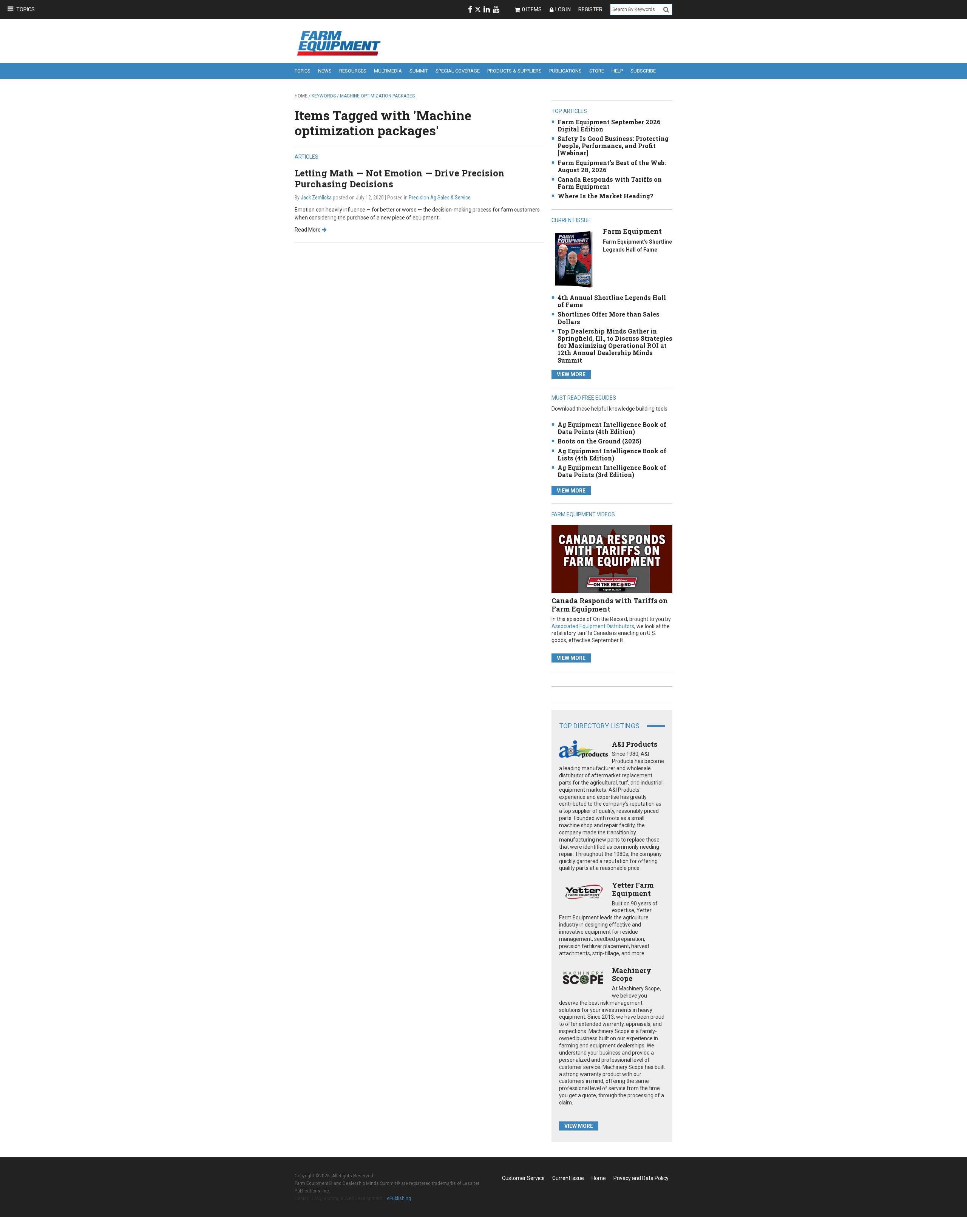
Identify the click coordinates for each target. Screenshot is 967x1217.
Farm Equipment (632, 231)
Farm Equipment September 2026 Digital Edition (609, 125)
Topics (25, 9)
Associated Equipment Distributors (592, 626)
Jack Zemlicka (316, 198)
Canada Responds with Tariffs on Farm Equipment (610, 182)
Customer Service (523, 1178)
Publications (565, 71)
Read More (308, 230)
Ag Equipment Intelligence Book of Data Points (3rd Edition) (612, 471)
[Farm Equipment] (573, 259)
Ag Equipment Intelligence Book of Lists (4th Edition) (612, 454)
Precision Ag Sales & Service (440, 198)
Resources (352, 71)
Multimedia (388, 71)
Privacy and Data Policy (641, 1178)
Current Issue (568, 1178)
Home (301, 96)
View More (571, 374)
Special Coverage (458, 71)
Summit (418, 71)
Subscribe (643, 71)
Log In (563, 9)
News (325, 71)
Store (596, 71)
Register (590, 9)
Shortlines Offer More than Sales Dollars (609, 317)
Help (617, 71)
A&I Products (634, 744)
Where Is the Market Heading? (605, 196)
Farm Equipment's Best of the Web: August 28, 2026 (612, 166)
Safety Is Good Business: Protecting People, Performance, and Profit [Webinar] (613, 145)
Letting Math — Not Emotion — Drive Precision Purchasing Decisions (400, 178)
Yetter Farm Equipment (633, 889)
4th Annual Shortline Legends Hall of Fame (612, 301)
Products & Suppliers (514, 71)
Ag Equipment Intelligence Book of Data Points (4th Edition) (612, 428)
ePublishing (399, 1198)
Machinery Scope (631, 974)
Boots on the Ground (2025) (599, 441)
